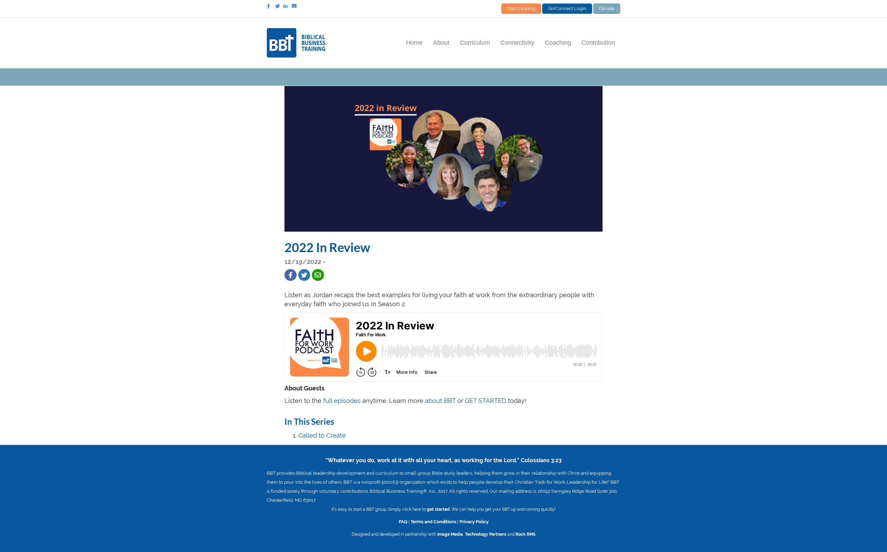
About (441, 42)
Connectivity (517, 42)
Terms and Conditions (433, 521)
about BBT (440, 400)
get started (438, 509)
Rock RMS (525, 534)
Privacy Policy (474, 521)
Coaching (558, 42)
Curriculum (475, 42)
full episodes (342, 400)
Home (414, 42)
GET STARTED (485, 400)
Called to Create (322, 435)
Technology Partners (485, 534)
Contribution (598, 42)
